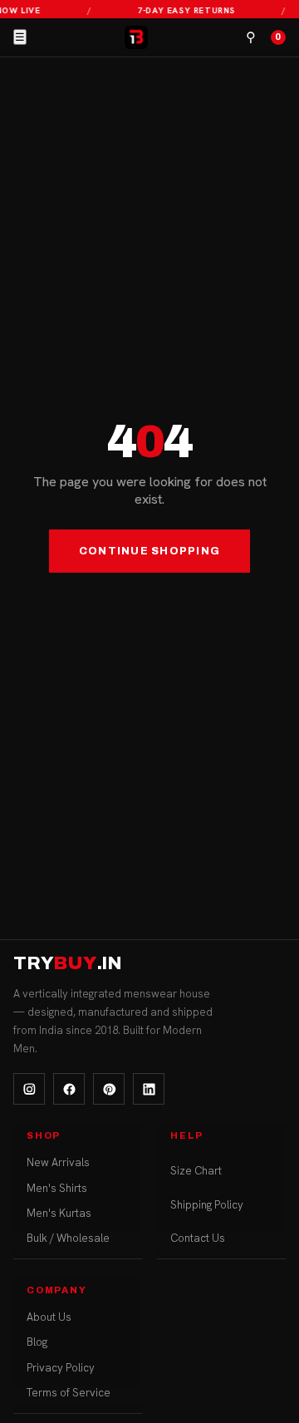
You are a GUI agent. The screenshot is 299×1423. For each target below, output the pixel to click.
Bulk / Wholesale (68, 1238)
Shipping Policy (206, 1205)
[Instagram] (29, 1089)
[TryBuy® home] (136, 37)
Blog (37, 1342)
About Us (49, 1317)
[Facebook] (69, 1089)
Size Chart (196, 1171)
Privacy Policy (61, 1368)
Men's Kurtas (59, 1213)
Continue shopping (149, 551)
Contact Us (197, 1238)
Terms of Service (68, 1393)
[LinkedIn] (148, 1089)
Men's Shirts (57, 1188)
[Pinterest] (109, 1089)
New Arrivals (58, 1162)
